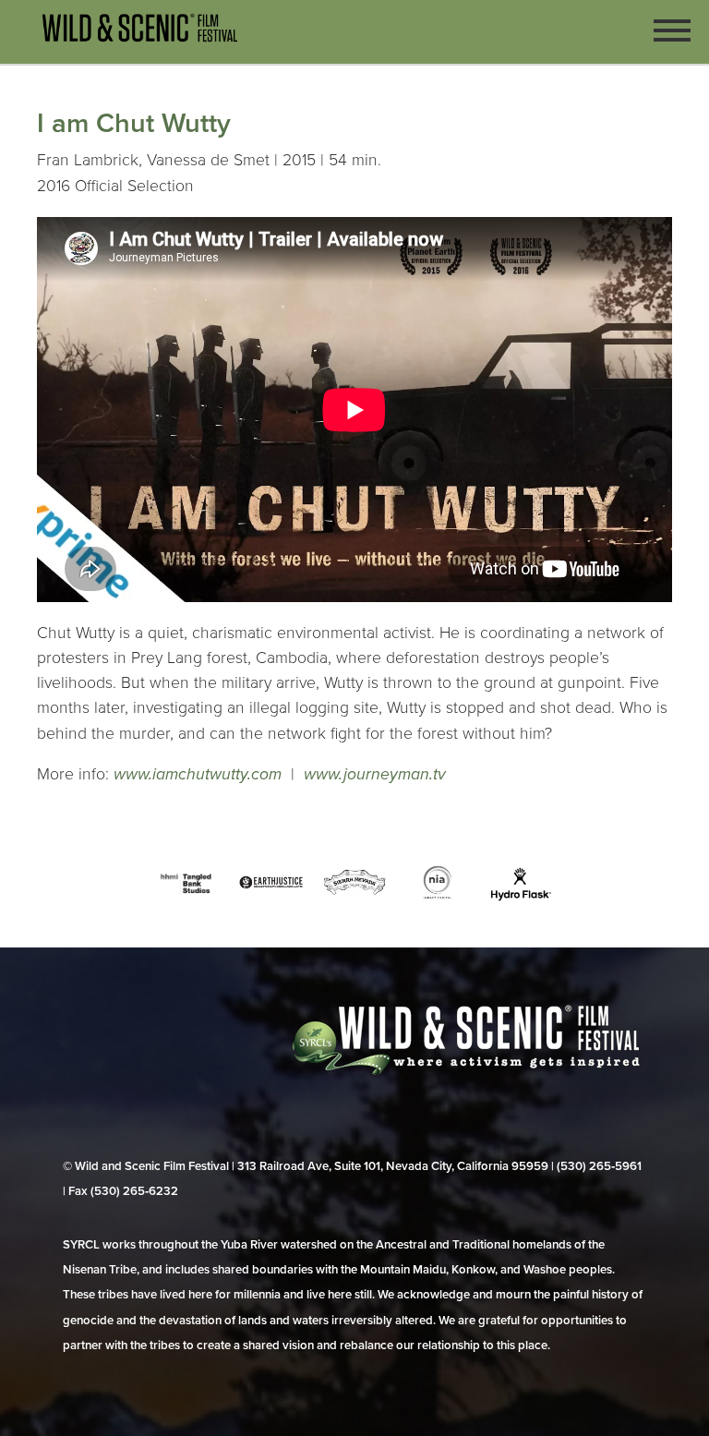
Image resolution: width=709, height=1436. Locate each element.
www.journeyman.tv (375, 774)
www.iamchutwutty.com (198, 774)
